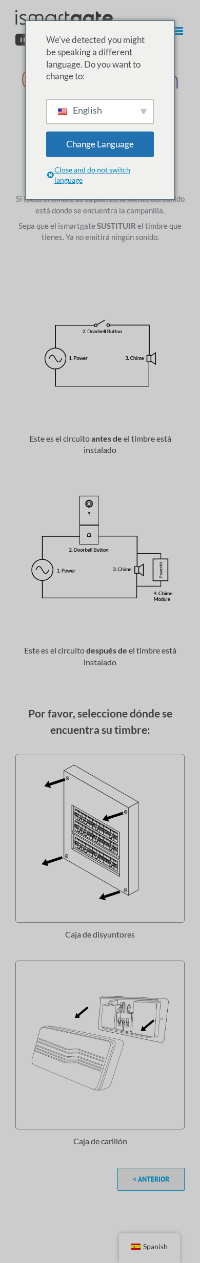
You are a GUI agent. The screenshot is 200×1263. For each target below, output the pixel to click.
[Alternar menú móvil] (179, 31)
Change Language (100, 144)
